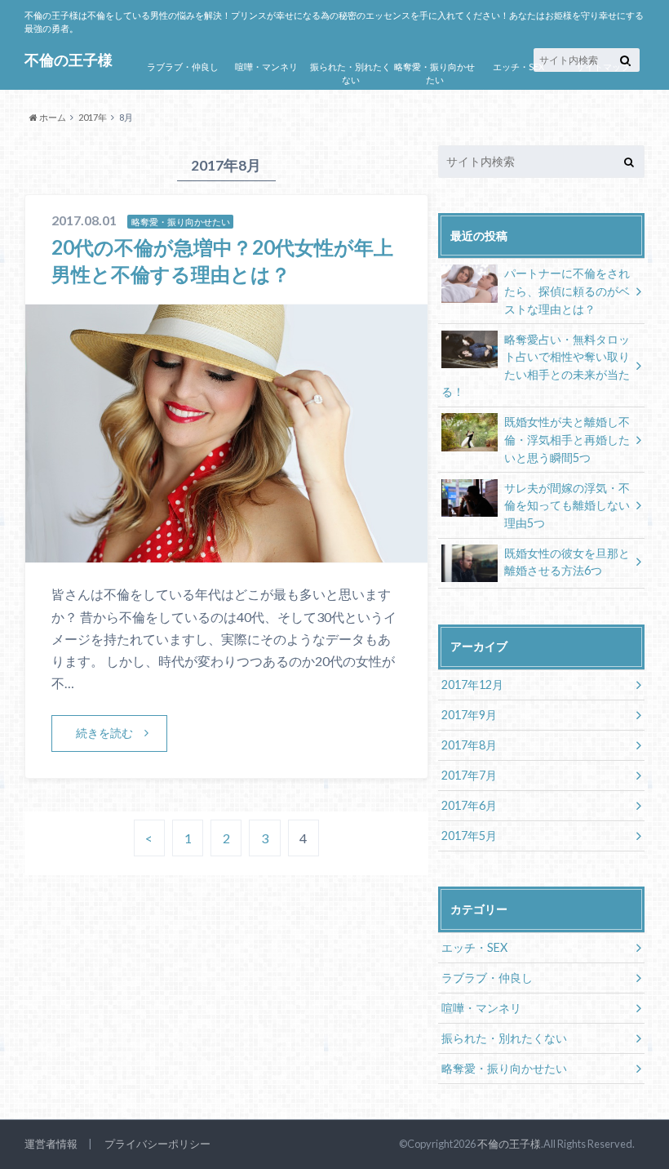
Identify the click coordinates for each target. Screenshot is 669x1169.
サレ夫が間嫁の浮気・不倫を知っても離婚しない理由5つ (567, 505)
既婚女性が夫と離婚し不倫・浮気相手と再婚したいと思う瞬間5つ (567, 439)
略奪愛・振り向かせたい (434, 73)
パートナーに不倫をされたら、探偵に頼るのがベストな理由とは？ (567, 290)
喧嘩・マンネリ (266, 66)
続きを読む (104, 733)
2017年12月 (472, 684)
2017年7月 (469, 775)
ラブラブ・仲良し (183, 66)
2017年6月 (469, 805)
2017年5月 (469, 835)
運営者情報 (51, 1143)
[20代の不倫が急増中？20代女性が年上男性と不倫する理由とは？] (226, 552)
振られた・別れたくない (350, 73)
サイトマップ (603, 66)
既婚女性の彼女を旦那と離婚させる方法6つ (567, 562)
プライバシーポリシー (157, 1143)
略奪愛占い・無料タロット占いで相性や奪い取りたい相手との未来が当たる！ (535, 365)
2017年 (92, 117)
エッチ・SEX (518, 66)
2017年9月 (469, 715)
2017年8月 (469, 745)
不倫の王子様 (509, 1143)
